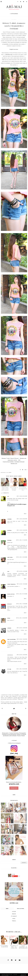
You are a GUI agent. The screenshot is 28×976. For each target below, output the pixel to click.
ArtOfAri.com (14, 903)
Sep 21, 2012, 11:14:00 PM (21, 540)
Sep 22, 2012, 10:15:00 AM (21, 593)
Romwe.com (9, 54)
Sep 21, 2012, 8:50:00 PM (22, 518)
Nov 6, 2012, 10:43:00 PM (22, 668)
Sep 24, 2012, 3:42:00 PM (22, 654)
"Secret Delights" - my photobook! (4, 946)
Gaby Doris (10, 557)
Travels (14, 920)
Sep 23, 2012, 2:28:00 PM (22, 627)
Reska (8, 618)
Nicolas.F (9, 604)
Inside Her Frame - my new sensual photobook (14, 488)
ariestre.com (14, 784)
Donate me (14, 788)
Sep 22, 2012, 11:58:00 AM (21, 603)
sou (8, 571)
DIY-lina (9, 669)
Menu (7, 908)
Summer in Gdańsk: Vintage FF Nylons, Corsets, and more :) (5, 488)
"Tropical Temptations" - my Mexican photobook (23, 946)
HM (7, 472)
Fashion (4, 472)
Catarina (9, 519)
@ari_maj (14, 753)
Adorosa (9, 530)
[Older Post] (25, 708)
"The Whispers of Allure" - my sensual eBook (14, 946)
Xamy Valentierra (11, 639)
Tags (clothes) (20, 908)
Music (14, 918)
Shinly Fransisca (11, 584)
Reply (25, 513)
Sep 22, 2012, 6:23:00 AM (22, 571)
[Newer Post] (2, 708)
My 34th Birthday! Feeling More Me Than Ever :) (23, 488)
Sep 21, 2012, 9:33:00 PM (22, 530)
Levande (9, 628)
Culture (14, 911)
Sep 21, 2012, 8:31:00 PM (22, 496)
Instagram (18, 743)
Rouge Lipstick (10, 594)
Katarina (9, 540)
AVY (8, 496)
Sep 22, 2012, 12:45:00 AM (21, 557)
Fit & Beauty (14, 916)
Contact (14, 740)
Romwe (9, 472)
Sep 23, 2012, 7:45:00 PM (22, 639)
